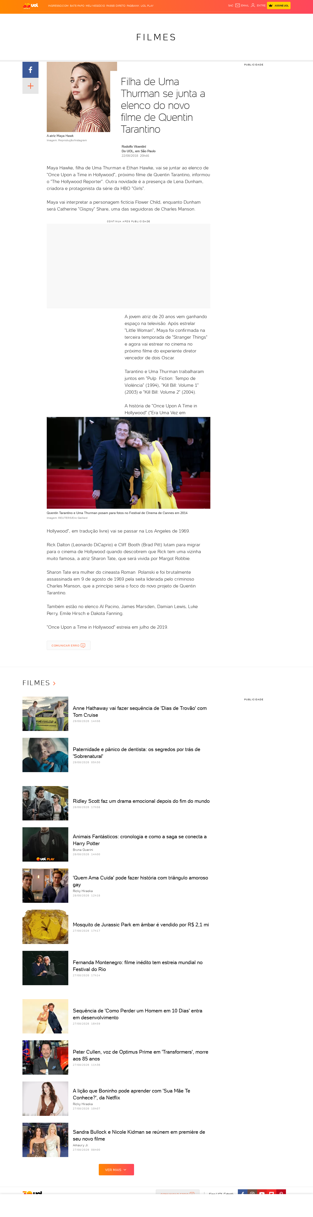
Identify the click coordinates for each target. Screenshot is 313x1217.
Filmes (156, 37)
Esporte (146, 18)
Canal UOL (222, 18)
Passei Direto (115, 5)
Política (89, 18)
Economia (119, 18)
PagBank (133, 5)
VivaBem (190, 18)
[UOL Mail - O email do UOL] (242, 5)
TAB (245, 18)
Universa (174, 18)
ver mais (113, 1170)
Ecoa (208, 18)
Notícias (74, 18)
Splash (160, 18)
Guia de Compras (282, 18)
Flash (45, 18)
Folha (133, 18)
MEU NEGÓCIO (95, 5)
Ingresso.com (58, 5)
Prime (253, 18)
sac (230, 5)
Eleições (59, 18)
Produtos (31, 18)
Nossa (236, 18)
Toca (263, 18)
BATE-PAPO (77, 5)
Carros (103, 18)
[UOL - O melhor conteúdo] (30, 6)
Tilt (201, 18)
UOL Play (147, 5)
